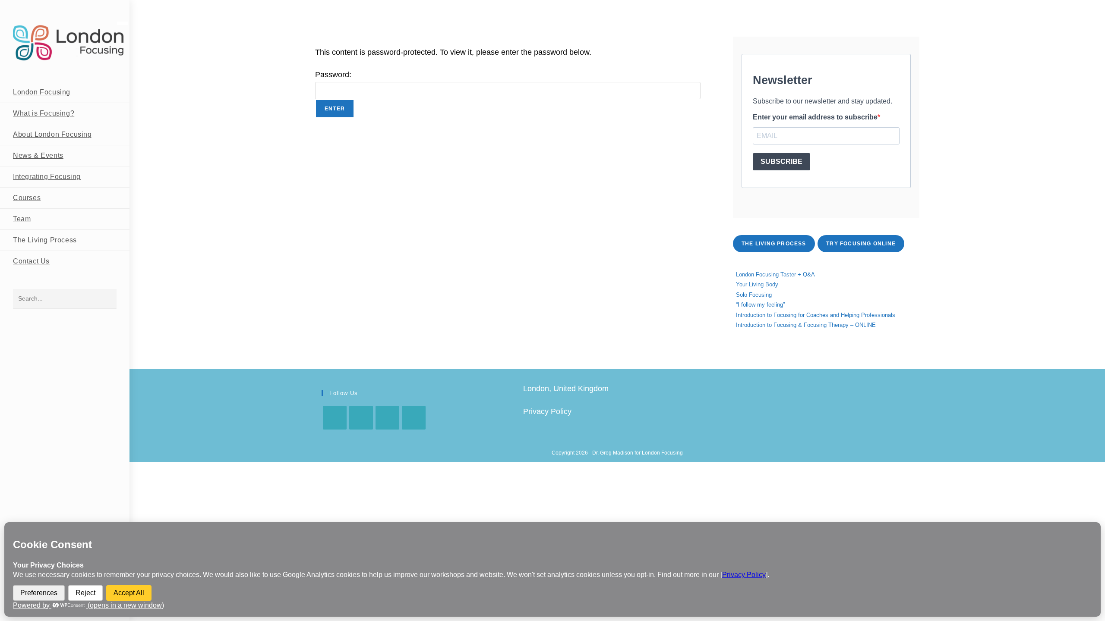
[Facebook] (361, 418)
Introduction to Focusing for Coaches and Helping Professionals (815, 315)
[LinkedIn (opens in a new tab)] (914, 8)
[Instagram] (387, 418)
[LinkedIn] (414, 418)
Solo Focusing (754, 295)
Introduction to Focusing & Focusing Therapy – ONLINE (806, 325)
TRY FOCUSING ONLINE (861, 244)
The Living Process (774, 244)
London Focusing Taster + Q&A (775, 274)
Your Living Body (757, 284)
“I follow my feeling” (760, 304)
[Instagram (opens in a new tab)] (902, 8)
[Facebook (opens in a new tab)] (888, 8)
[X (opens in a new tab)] (875, 8)
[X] (335, 418)
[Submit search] (106, 299)
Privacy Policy (547, 411)
